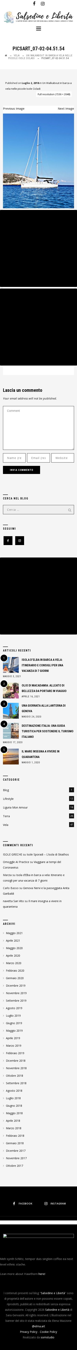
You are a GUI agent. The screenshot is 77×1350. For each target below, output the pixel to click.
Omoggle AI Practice (16, 862)
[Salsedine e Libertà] (38, 17)
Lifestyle (8, 799)
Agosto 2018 (14, 1090)
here (41, 1274)
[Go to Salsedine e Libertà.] (6, 55)
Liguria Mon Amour (15, 807)
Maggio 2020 (14, 948)
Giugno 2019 (14, 1023)
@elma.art (38, 1326)
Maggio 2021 (14, 933)
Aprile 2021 (13, 940)
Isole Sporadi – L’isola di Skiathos (48, 854)
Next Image (66, 108)
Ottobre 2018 (14, 1075)
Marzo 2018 (13, 1128)
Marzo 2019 (13, 1045)
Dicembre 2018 (15, 1060)
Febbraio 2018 (15, 1136)
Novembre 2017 (16, 1158)
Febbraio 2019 (15, 1053)
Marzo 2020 (13, 963)
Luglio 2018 (13, 1098)
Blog (6, 790)
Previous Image (13, 108)
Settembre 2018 (16, 1083)
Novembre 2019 (16, 993)
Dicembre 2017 (15, 1151)
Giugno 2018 (14, 1105)
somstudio (47, 1337)
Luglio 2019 (13, 1015)
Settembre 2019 (16, 1000)
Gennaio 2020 (15, 978)
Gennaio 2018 (15, 1143)
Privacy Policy (28, 1332)
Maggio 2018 (14, 1113)
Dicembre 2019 (15, 985)
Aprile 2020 (13, 955)
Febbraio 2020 (15, 970)
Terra (6, 816)
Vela (5, 825)
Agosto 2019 (14, 1008)
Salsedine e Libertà (53, 1293)
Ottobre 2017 (14, 1166)
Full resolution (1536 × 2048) (54, 94)
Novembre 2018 (16, 1068)
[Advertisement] (38, 248)
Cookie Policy (48, 1332)
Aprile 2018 (13, 1120)
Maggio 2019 (14, 1030)
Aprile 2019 (13, 1038)
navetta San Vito (13, 901)
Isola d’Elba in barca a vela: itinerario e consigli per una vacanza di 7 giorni (42, 665)
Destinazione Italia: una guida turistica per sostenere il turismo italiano (47, 731)
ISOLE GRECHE (12, 854)
